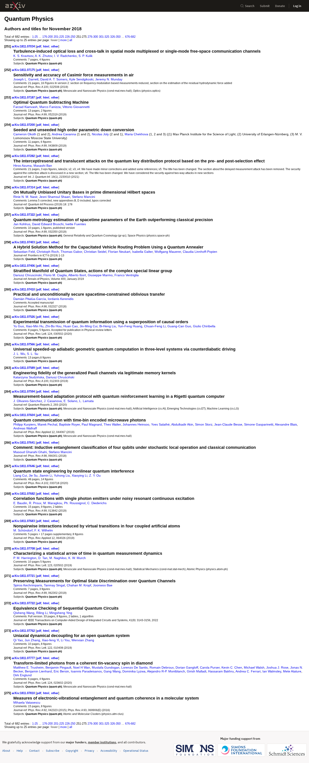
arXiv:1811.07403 (24, 242)
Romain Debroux (162, 667)
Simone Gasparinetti (258, 424)
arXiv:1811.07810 (24, 693)
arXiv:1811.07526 (24, 316)
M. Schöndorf (23, 530)
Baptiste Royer (69, 424)
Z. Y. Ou (95, 475)
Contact (34, 751)
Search (249, 6)
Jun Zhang (32, 640)
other (54, 46)
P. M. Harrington (24, 558)
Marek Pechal (47, 424)
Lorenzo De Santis (134, 667)
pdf (39, 46)
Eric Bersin (61, 671)
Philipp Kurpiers (24, 424)
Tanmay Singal (54, 585)
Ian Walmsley (271, 671)
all (70, 40)
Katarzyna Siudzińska (28, 377)
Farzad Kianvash (25, 107)
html (46, 46)
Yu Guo (18, 326)
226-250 (70, 36)
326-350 (115, 36)
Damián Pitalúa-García (29, 299)
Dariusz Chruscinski (27, 275)
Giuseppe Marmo (100, 275)
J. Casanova (53, 401)
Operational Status (135, 751)
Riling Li (42, 613)
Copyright (72, 751)
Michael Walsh (254, 667)
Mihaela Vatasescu (26, 702)
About (6, 751)
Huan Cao (70, 326)
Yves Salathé (160, 424)
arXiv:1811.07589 (24, 368)
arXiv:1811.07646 (24, 466)
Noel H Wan (81, 667)
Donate (280, 6)
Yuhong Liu (62, 475)
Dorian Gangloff (187, 667)
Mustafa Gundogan (105, 667)
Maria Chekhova (136, 134)
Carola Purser (210, 667)
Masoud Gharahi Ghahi (30, 452)
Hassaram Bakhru (221, 671)
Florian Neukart (119, 251)
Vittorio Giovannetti (76, 107)
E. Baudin (20, 503)
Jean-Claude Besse (228, 424)
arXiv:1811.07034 (24, 46)
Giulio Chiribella (204, 326)
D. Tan (43, 558)
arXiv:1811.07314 (24, 187)
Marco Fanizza (50, 107)
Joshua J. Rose (277, 667)
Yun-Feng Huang (130, 326)
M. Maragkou (52, 503)
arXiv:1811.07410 (24, 289)
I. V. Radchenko (65, 56)
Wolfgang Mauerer (167, 251)
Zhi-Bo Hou (53, 326)
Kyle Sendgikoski (81, 79)
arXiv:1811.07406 (24, 265)
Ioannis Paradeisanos (86, 671)
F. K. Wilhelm (43, 530)
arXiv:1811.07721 (24, 576)
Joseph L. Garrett (25, 79)
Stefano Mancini (83, 197)
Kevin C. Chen (231, 667)
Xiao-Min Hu (34, 326)
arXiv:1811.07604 (24, 415)
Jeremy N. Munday (108, 79)
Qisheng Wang (23, 613)
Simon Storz (203, 424)
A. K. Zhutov (43, 56)
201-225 (59, 36)
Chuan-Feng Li (155, 326)
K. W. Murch (77, 558)
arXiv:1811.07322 (24, 214)
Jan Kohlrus (21, 224)
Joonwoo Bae (102, 585)
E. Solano (70, 401)
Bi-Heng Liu (107, 326)
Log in (297, 6)
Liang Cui (20, 475)
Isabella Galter (142, 251)
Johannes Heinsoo (136, 424)
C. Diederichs (97, 503)
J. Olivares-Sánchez (27, 401)
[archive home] (15, 6)
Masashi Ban (42, 165)
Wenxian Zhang (82, 640)
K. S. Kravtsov (23, 56)
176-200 (47, 36)
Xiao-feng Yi (50, 640)
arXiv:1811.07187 (24, 97)
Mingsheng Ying (60, 613)
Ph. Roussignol (75, 503)
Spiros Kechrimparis (27, 585)
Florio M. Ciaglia (55, 275)
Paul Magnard (92, 424)
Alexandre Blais (286, 424)
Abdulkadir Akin (182, 424)
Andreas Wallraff (25, 428)
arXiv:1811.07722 (24, 603)
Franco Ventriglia (126, 275)
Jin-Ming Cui (88, 326)
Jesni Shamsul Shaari (54, 197)
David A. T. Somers (53, 79)
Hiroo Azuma (22, 165)
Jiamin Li (45, 475)
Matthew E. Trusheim (28, 667)
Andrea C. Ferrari (248, 671)
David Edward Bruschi (48, 224)
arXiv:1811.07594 (24, 391)
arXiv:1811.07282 (24, 156)
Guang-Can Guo (179, 326)
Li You (65, 640)
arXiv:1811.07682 (24, 493)
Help (20, 751)
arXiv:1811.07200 (24, 124)
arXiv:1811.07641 (24, 442)
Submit (265, 6)
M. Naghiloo (58, 558)
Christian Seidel (95, 251)
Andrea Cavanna (64, 134)
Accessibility (108, 751)
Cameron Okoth (24, 134)
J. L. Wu (19, 354)
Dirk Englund (22, 675)
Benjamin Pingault (58, 667)
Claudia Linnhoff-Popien (200, 251)
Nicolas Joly (100, 134)
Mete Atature (292, 671)
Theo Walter (112, 424)
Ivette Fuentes (75, 224)
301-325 (104, 36)
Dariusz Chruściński (60, 377)
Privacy (89, 751)
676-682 (130, 36)
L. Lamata (86, 401)
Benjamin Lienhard (38, 671)
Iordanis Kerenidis (61, 299)
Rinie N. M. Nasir (25, 197)
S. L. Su (32, 354)
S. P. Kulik (85, 56)
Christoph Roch (48, 251)
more (63, 40)
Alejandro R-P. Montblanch (166, 671)
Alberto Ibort (77, 275)
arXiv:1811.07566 (24, 344)
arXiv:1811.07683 (24, 521)
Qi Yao (18, 640)
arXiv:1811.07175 (24, 70)
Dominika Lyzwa (133, 671)
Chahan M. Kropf (79, 585)
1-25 (35, 36)
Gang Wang (112, 671)
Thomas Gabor (71, 251)
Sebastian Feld (24, 251)
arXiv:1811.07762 (24, 630)
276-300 (93, 36)
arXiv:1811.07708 (24, 548)
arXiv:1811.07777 (24, 658)
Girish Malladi (196, 671)
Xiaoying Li (79, 475)
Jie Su (33, 475)
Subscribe (52, 751)
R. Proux (35, 503)
